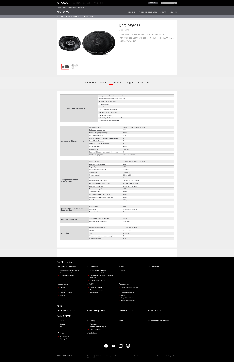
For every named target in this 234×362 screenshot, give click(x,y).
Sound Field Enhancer (96, 141)
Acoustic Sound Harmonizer (99, 144)
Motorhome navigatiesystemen (69, 270)
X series (62, 287)
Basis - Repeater (95, 329)
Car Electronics (79, 3)
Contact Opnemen (157, 356)
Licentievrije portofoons (159, 321)
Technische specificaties (148, 12)
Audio (89, 3)
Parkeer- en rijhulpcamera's (129, 287)
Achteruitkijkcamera (96, 290)
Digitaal (61, 321)
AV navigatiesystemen (67, 275)
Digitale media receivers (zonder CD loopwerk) (101, 276)
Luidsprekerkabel (95, 239)
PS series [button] (81, 7)
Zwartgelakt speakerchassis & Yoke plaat (103, 152)
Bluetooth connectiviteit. (98, 273)
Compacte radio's (126, 310)
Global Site (99, 356)
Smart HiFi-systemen (66, 310)
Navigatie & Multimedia (67, 267)
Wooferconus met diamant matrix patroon (104, 138)
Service (117, 356)
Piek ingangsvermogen (97, 130)
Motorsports (126, 356)
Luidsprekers (72, 7)
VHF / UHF (63, 339)
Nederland (153, 3)
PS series (63, 290)
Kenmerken (132, 12)
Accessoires (173, 12)
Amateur (61, 333)
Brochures (60, 16)
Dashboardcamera (96, 287)
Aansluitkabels (125, 290)
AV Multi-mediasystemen (68, 273)
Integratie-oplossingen (128, 301)
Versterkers (154, 267)
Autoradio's (93, 267)
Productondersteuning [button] (73, 16)
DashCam (92, 284)
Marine (121, 267)
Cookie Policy (91, 358)
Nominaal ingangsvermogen (98, 133)
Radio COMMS (98, 3)
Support (163, 12)
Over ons (90, 356)
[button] (86, 43)
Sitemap (108, 356)
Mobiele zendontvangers (98, 327)
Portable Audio (155, 310)
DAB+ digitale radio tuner (98, 270)
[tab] (90, 84)
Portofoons (93, 324)
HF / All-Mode (64, 336)
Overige (123, 295)
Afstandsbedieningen (127, 293)
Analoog (91, 321)
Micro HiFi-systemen (96, 310)
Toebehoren (94, 293)
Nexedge (62, 324)
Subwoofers (63, 295)
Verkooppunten (89, 16)
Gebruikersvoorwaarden (141, 356)
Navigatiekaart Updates (128, 298)
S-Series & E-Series (66, 293)
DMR (61, 327)
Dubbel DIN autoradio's (97, 280)
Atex (121, 321)
